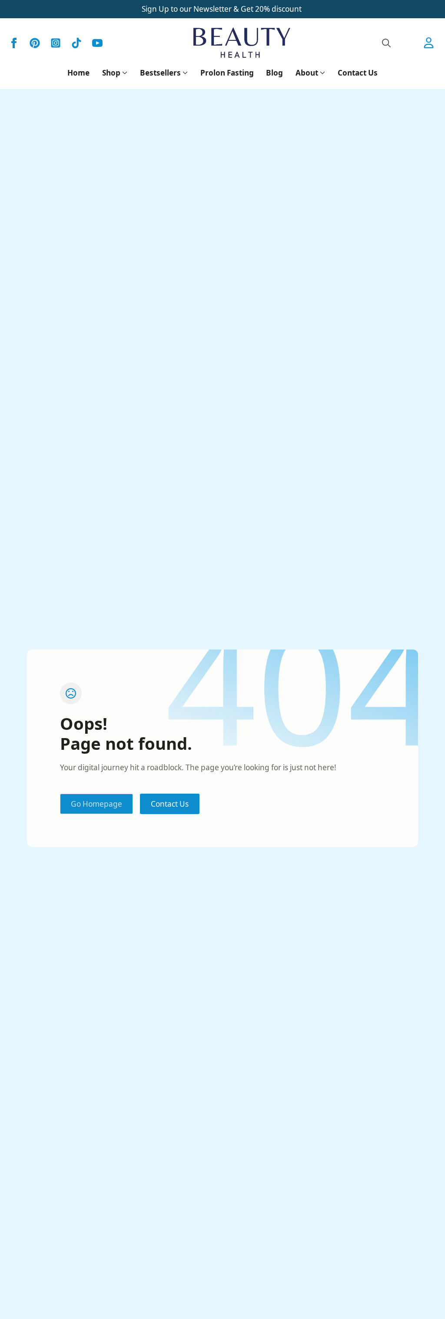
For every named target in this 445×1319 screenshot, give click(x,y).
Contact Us (358, 72)
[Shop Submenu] (123, 72)
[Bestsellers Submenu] (184, 72)
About (307, 72)
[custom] (35, 43)
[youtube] (97, 43)
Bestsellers (160, 72)
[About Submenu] (321, 72)
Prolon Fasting (227, 72)
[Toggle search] (386, 43)
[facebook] (14, 43)
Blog (274, 72)
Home (78, 72)
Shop (111, 72)
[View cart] (409, 43)
